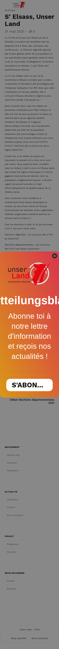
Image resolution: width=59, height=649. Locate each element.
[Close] (54, 255)
